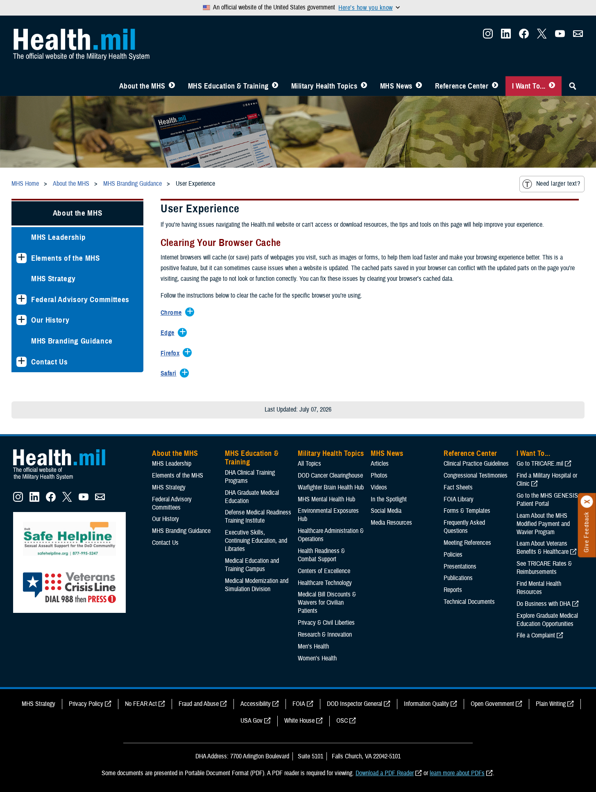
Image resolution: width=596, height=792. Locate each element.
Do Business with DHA (544, 604)
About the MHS (142, 86)
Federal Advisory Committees (80, 299)
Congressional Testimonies (476, 475)
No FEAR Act (141, 704)
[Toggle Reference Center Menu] (495, 86)
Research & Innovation (325, 634)
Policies (453, 555)
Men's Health (313, 646)
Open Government (492, 704)
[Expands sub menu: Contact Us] (21, 362)
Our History (50, 320)
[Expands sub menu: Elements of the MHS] (21, 258)
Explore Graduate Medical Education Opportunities (547, 620)
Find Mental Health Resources (539, 588)
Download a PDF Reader (385, 773)
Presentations (460, 566)
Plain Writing (551, 704)
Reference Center (462, 86)
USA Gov (251, 721)
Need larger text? (558, 184)
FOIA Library (459, 499)
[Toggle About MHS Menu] (172, 86)
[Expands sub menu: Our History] (21, 320)
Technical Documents (469, 602)
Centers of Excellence (324, 571)
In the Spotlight (389, 499)
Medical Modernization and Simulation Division (256, 585)
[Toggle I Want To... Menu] (552, 86)
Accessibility (255, 704)
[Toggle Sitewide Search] (572, 86)
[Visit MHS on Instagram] (488, 36)
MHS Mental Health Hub (326, 499)
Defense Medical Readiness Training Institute (258, 516)
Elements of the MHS (65, 258)
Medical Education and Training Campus (252, 565)
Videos (379, 487)
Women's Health (317, 658)
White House (299, 721)
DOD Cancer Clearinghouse (330, 475)
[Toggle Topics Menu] (364, 86)
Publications (458, 578)
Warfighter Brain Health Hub (331, 487)
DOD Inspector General (354, 704)
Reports (453, 590)
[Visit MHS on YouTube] (560, 36)
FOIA (298, 704)
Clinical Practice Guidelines (476, 464)
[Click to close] (587, 502)
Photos (379, 475)
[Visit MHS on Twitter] (542, 36)
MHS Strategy (53, 278)
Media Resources (391, 523)
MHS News (396, 86)
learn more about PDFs (457, 773)
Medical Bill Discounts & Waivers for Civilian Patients (327, 602)
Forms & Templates (467, 511)
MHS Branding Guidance (72, 341)
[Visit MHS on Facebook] (524, 36)
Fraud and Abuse (199, 704)
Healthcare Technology (325, 583)
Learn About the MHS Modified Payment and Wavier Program (543, 524)
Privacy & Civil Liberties (326, 623)
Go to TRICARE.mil (540, 464)
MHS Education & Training (228, 86)
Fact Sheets (458, 487)
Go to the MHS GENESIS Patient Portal (547, 500)
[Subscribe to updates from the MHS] (578, 36)
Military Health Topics (324, 86)
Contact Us (49, 361)
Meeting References (467, 543)
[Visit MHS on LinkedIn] (506, 36)
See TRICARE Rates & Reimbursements (544, 568)
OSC (342, 721)
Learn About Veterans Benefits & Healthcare (543, 547)
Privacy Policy (86, 704)
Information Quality (426, 704)
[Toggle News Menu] (419, 86)
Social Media (386, 511)
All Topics (309, 464)
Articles (380, 464)
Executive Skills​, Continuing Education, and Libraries (256, 540)
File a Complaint (536, 635)
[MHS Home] (64, 480)
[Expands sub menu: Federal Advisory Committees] (21, 299)
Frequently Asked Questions (464, 527)
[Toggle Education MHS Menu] (275, 86)
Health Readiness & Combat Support (321, 555)
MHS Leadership (58, 237)
